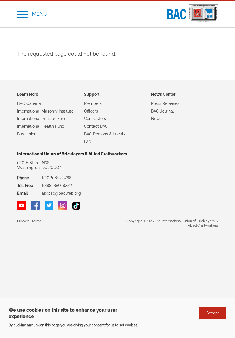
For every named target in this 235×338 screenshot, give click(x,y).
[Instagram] (62, 208)
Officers (91, 111)
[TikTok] (76, 208)
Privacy (23, 221)
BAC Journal (162, 111)
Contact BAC (96, 126)
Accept (212, 313)
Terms (36, 221)
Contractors (95, 118)
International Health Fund (40, 126)
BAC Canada (29, 103)
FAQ (87, 141)
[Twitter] (49, 208)
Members (93, 103)
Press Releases (165, 103)
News (156, 118)
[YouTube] (21, 208)
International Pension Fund (42, 118)
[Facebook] (35, 208)
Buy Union (26, 134)
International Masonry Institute (45, 111)
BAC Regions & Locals (104, 134)
